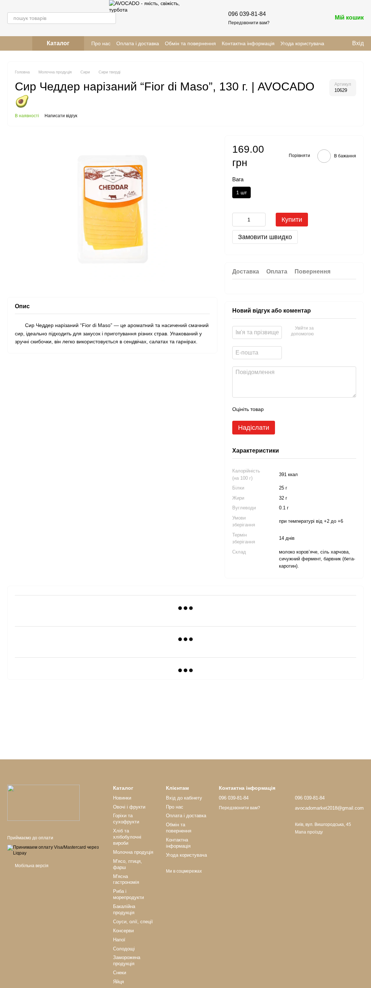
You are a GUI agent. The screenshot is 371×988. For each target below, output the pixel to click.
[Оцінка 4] (310, 409)
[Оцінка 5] (322, 409)
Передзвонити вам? (249, 22)
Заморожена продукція (126, 960)
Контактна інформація (248, 43)
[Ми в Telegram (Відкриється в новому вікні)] (19, 43)
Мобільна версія (31, 865)
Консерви (123, 930)
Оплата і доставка (137, 43)
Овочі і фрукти (129, 807)
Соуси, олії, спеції (133, 921)
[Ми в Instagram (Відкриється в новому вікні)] (10, 43)
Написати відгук (61, 115)
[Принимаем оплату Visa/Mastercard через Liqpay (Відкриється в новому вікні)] (54, 850)
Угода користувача (302, 43)
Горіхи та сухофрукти (126, 818)
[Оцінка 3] (299, 409)
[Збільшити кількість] (260, 219)
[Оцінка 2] (287, 409)
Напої (119, 939)
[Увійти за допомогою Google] (333, 331)
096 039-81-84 (247, 14)
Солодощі (124, 948)
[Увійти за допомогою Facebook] (321, 331)
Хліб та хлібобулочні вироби (127, 837)
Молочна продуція (133, 852)
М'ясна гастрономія (126, 879)
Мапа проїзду (309, 832)
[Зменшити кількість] (238, 219)
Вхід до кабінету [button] (184, 798)
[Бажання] (288, 18)
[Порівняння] (307, 18)
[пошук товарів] (110, 18)
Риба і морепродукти (128, 894)
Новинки (122, 798)
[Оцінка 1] (276, 409)
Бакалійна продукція (124, 909)
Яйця (118, 981)
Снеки (119, 972)
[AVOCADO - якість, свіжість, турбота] (43, 802)
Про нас (101, 43)
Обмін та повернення (190, 43)
